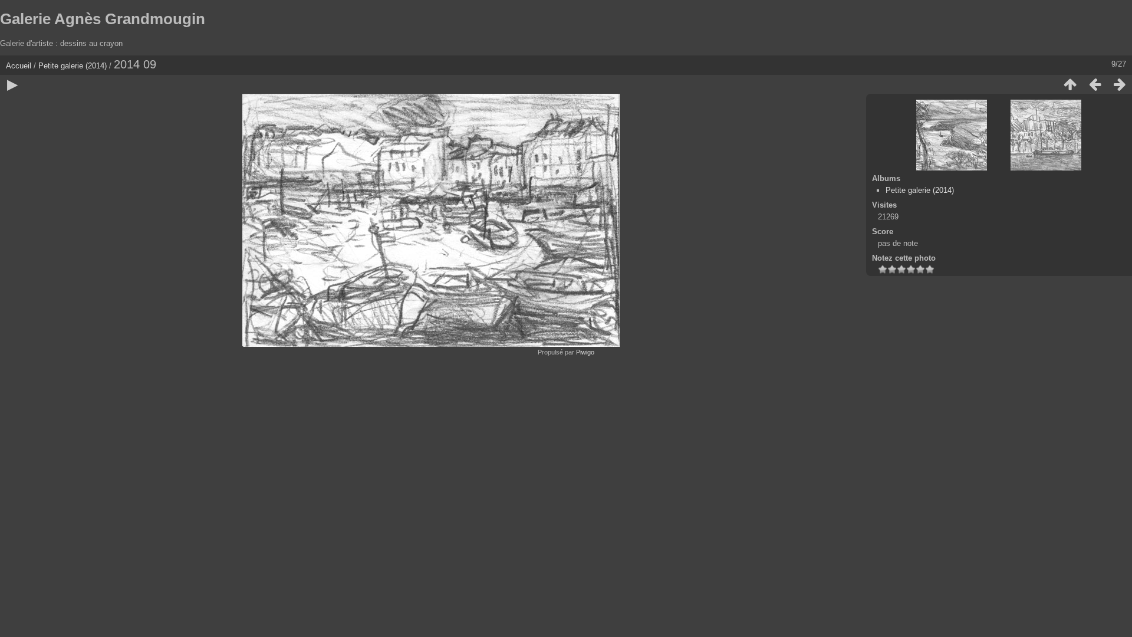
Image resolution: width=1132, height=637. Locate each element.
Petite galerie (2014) (72, 65)
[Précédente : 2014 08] (1094, 84)
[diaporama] (12, 84)
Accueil (18, 65)
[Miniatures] (1070, 84)
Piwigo (585, 352)
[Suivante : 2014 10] (1119, 84)
